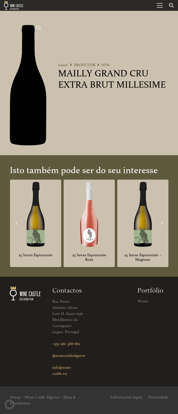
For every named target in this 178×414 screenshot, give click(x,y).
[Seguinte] (161, 223)
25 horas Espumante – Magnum (142, 257)
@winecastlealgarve (69, 355)
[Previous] (16, 223)
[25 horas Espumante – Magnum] (142, 214)
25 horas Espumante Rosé (89, 257)
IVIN (105, 65)
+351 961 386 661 (66, 343)
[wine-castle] (13, 5)
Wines (142, 301)
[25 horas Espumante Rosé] (89, 214)
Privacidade (158, 397)
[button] (160, 5)
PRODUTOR (84, 65)
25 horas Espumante (35, 255)
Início (63, 65)
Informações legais (127, 397)
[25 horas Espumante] (35, 214)
